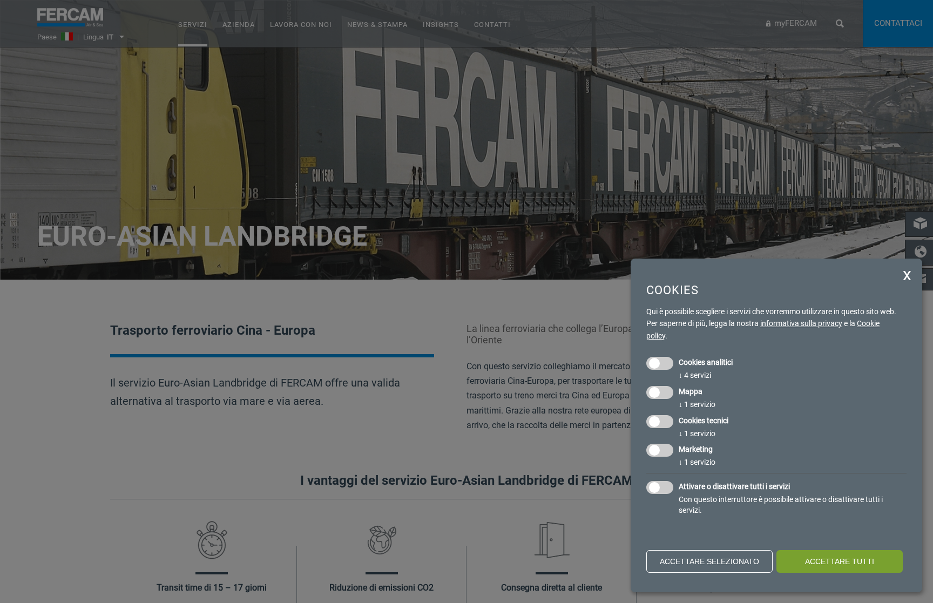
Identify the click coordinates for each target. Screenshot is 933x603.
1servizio (697, 404)
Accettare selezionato (709, 561)
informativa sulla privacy (801, 323)
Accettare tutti (839, 561)
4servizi (695, 375)
